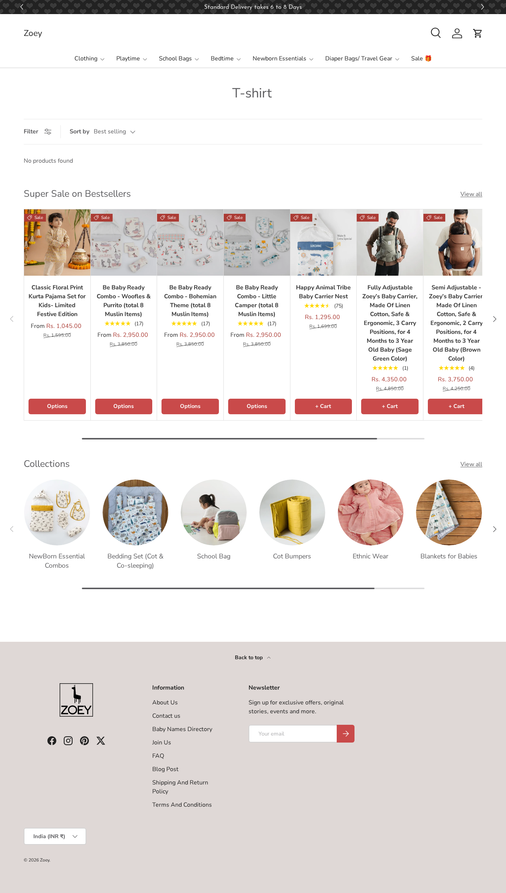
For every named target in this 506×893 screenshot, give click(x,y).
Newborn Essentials (279, 58)
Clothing (85, 58)
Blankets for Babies (448, 556)
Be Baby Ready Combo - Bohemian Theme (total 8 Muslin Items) (190, 300)
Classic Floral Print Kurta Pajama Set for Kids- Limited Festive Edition (57, 300)
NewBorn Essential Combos (57, 561)
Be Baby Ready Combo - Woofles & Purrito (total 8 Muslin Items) (124, 300)
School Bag (213, 556)
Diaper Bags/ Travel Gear (358, 58)
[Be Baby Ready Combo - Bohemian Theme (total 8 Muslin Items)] (190, 242)
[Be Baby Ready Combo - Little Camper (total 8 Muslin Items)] (257, 242)
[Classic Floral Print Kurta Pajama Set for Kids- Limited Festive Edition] (57, 242)
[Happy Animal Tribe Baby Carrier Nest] (323, 242)
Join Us (161, 742)
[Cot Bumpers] (292, 512)
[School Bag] (214, 512)
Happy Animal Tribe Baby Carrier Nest (323, 292)
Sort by (79, 131)
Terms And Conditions (182, 805)
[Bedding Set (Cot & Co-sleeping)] (136, 512)
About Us (165, 702)
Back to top (249, 657)
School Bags (175, 58)
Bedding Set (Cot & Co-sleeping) (135, 561)
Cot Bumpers (292, 556)
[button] (483, 7)
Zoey (44, 860)
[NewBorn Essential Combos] (57, 512)
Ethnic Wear (370, 556)
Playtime (128, 58)
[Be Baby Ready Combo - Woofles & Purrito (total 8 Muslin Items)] (124, 242)
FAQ (158, 756)
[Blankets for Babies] (449, 512)
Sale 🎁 (421, 58)
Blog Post (165, 769)
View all (471, 194)
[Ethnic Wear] (371, 512)
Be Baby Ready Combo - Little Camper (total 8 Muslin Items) (257, 300)
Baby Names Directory (182, 729)
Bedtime (222, 58)
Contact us (166, 716)
